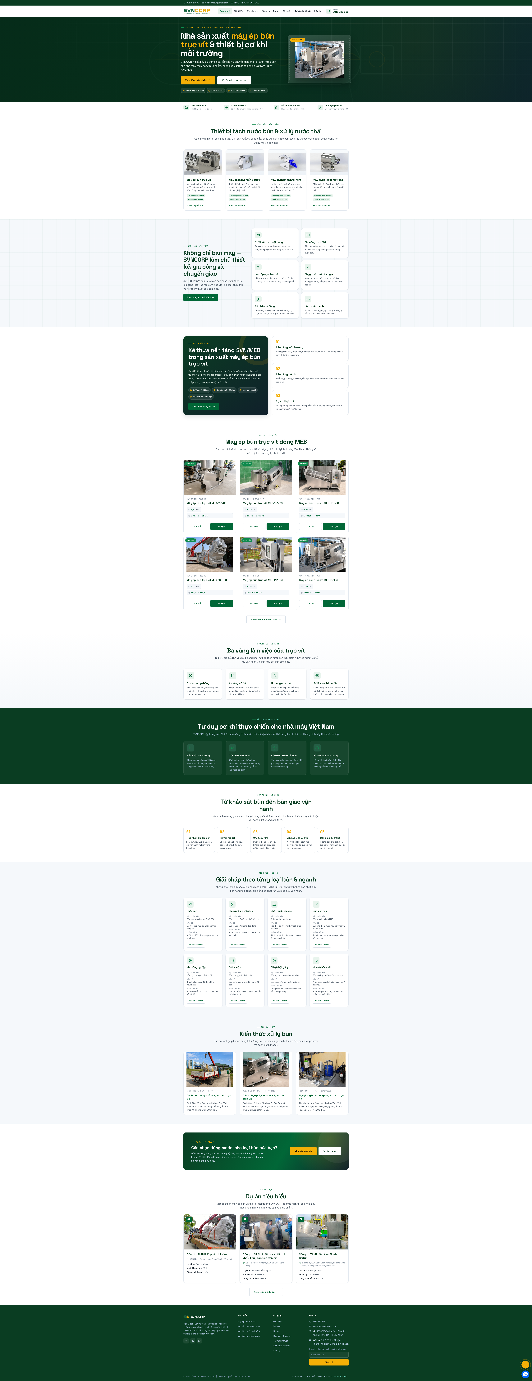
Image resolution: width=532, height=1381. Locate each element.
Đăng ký (329, 1362)
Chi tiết (198, 526)
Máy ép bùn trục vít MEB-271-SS (319, 580)
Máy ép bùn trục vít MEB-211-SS (263, 580)
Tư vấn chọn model (236, 80)
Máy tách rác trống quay (248, 1326)
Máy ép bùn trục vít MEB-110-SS (206, 503)
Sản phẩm (251, 11)
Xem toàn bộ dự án (264, 1291)
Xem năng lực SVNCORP (199, 297)
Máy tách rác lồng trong (248, 1336)
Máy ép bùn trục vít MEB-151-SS (263, 503)
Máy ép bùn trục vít (246, 1321)
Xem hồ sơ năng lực (202, 406)
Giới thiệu (238, 11)
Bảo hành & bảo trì (282, 1336)
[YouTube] (192, 1340)
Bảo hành (328, 1376)
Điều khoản (317, 1376)
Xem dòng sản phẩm (196, 80)
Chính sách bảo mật (301, 1376)
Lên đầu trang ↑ (341, 1376)
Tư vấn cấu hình (196, 944)
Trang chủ (225, 11)
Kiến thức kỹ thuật (281, 1345)
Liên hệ (317, 11)
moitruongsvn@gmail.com (216, 3)
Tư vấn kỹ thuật (303, 11)
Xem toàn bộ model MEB (264, 619)
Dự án (276, 11)
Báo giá (221, 526)
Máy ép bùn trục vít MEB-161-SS (319, 503)
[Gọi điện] (525, 1365)
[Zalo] (199, 1340)
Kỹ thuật (286, 11)
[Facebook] (186, 1340)
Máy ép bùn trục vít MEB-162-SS (207, 580)
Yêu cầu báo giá (303, 1151)
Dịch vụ (266, 11)
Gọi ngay (331, 1151)
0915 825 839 (192, 3)
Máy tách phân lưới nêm (248, 1331)
